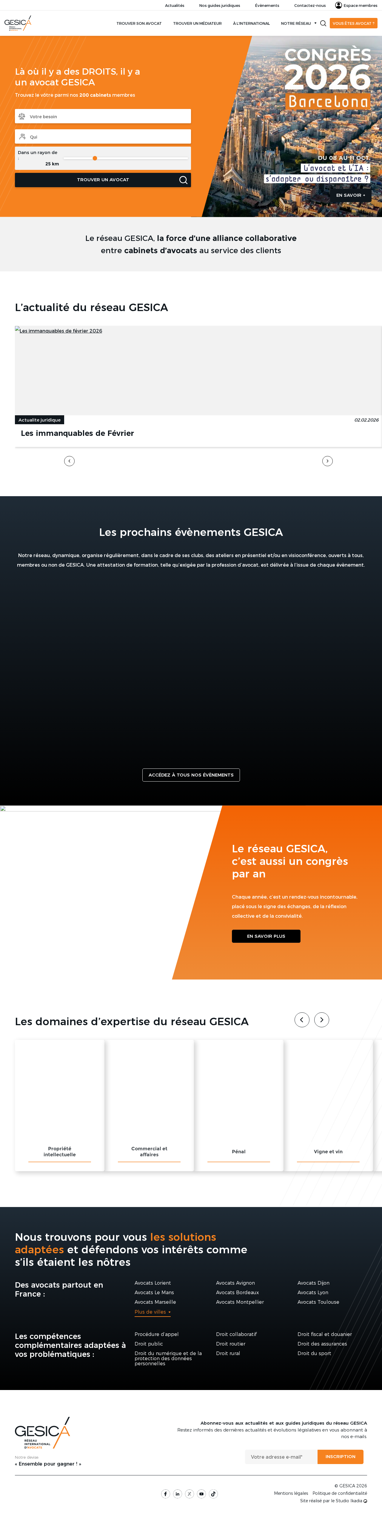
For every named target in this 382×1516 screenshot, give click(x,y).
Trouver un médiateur (197, 23)
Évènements (267, 5)
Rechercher (323, 23)
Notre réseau (296, 23)
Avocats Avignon (235, 1283)
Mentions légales (291, 1493)
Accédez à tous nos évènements (191, 775)
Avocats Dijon (313, 1283)
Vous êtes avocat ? (354, 23)
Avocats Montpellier (240, 1302)
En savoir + (350, 195)
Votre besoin (103, 116)
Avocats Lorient (153, 1283)
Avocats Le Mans (154, 1292)
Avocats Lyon (313, 1292)
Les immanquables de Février (77, 433)
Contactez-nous (310, 5)
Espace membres (361, 5)
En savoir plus (266, 936)
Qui (103, 136)
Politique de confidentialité (339, 1493)
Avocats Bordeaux (237, 1292)
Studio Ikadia (349, 1500)
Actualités (174, 5)
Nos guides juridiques (219, 5)
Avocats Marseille (155, 1302)
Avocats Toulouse (318, 1302)
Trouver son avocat (139, 23)
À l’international (251, 23)
